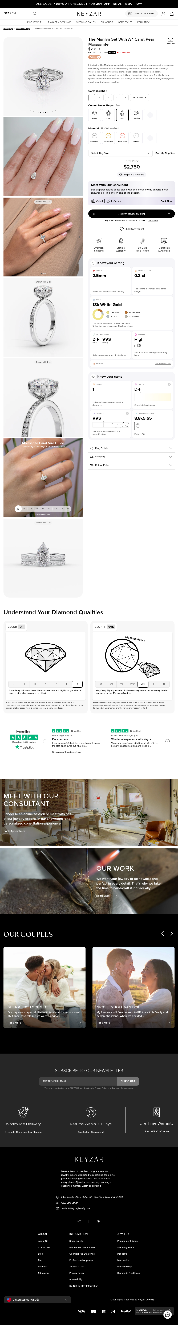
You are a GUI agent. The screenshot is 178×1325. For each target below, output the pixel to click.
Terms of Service (120, 1088)
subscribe (128, 1081)
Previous (7, 237)
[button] (35, 22)
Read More (103, 896)
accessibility (76, 1279)
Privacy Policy (101, 1088)
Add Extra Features (163, 363)
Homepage (8, 29)
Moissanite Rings (23, 29)
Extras (93, 57)
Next (79, 237)
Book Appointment (14, 831)
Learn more (153, 220)
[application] (168, 1315)
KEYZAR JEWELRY (80, 13)
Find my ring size (165, 153)
